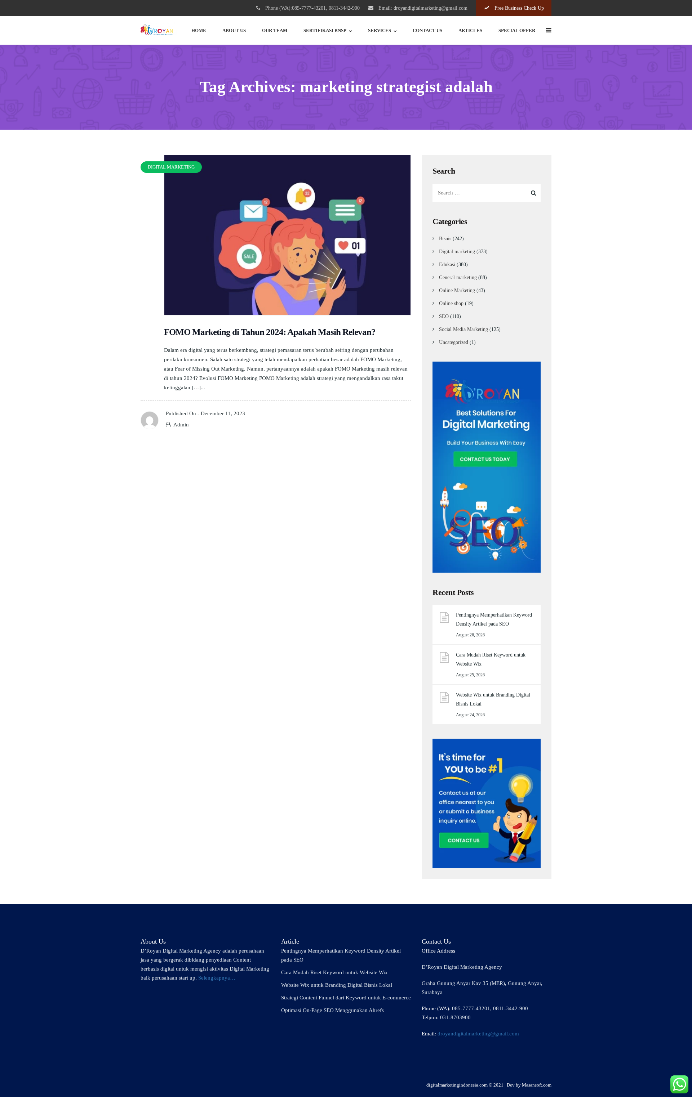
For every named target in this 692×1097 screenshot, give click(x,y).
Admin (181, 424)
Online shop (451, 303)
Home (198, 30)
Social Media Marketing (463, 329)
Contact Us (427, 30)
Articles (470, 30)
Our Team (274, 30)
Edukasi (447, 264)
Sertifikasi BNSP (324, 30)
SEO (444, 316)
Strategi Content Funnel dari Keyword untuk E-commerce (346, 997)
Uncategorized (453, 342)
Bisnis (445, 238)
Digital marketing (457, 251)
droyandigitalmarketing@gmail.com (478, 1033)
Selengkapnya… (216, 978)
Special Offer (516, 30)
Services (379, 30)
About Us (234, 30)
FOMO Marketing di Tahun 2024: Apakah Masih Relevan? (270, 332)
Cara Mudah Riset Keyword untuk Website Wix (490, 659)
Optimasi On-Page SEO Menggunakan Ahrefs (332, 1010)
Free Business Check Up (518, 8)
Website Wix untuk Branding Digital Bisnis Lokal (493, 699)
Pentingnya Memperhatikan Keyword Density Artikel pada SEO (494, 619)
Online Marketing (457, 290)
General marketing (458, 277)
